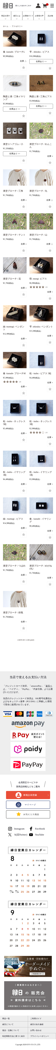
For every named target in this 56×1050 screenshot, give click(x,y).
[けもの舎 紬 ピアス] (15, 506)
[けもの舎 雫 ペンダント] (41, 313)
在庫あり (40, 61)
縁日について (7, 1024)
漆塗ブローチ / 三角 (13, 191)
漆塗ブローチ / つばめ (14, 566)
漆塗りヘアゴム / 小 (13, 144)
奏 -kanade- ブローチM (14, 373)
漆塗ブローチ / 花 (12, 278)
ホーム (5, 26)
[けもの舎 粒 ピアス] (41, 360)
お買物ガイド (28, 16)
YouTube (39, 834)
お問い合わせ (35, 1030)
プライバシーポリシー (39, 1036)
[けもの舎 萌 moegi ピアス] (41, 266)
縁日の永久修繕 (36, 1024)
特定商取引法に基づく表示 (13, 1036)
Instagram (19, 828)
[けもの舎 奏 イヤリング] (41, 506)
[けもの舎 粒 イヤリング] (15, 459)
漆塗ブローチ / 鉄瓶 (13, 612)
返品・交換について (10, 1030)
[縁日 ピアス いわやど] (15, 83)
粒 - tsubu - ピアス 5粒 (40, 373)
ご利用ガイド (35, 1018)
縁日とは (16, 16)
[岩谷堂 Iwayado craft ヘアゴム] (15, 131)
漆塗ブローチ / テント (14, 235)
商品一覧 (6, 1018)
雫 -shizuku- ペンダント (41, 326)
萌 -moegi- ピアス (38, 278)
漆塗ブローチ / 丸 (38, 191)
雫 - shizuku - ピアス (39, 52)
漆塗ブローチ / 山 (38, 235)
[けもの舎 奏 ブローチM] (15, 360)
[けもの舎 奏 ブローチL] (15, 39)
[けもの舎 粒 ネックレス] (15, 408)
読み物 (50, 16)
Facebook (40, 828)
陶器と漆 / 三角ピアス (40, 96)
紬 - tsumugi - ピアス (13, 519)
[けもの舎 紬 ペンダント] (15, 313)
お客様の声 (39, 16)
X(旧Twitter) (20, 834)
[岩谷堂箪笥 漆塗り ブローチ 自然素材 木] (41, 131)
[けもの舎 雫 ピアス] (41, 39)
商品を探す (5, 16)
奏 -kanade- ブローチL (14, 52)
